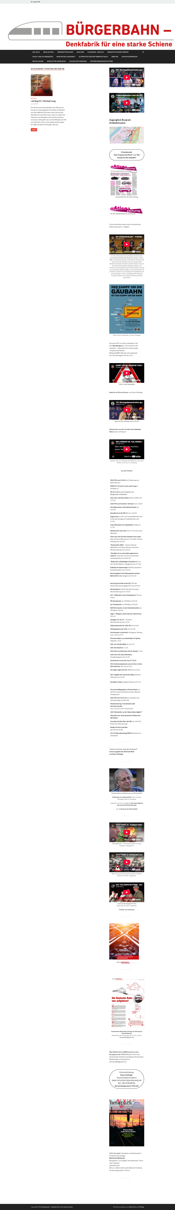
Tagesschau (114, 516)
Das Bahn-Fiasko (116, 682)
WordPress (132, 1207)
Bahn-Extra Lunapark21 (66, 56)
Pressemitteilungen (65, 52)
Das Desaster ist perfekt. (119, 632)
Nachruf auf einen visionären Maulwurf (123, 749)
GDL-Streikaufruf (116, 648)
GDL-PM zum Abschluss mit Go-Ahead (124, 651)
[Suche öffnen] (143, 52)
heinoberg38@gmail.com (127, 1037)
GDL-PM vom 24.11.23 (118, 698)
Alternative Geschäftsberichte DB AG (93, 56)
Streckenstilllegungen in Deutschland (123, 689)
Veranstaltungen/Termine (117, 52)
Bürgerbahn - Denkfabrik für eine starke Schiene (57, 1207)
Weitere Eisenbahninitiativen (101, 61)
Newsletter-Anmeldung (56, 61)
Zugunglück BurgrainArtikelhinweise (120, 121)
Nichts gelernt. (115, 589)
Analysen (80, 52)
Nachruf (112, 392)
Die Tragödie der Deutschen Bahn (122, 675)
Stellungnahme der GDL (118, 629)
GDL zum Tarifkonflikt (118, 644)
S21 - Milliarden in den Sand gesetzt (123, 595)
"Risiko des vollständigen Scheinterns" (124, 561)
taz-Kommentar (116, 604)
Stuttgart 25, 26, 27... (117, 620)
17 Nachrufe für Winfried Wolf (128, 809)
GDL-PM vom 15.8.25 (118, 480)
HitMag (141, 1207)
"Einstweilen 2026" (117, 545)
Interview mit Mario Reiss (119, 498)
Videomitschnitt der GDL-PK (120, 625)
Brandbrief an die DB (117, 513)
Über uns (114, 56)
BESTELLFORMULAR (117, 1158)
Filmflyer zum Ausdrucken (126, 909)
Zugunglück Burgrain (78, 61)
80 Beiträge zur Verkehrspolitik (121, 797)
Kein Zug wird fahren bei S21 (120, 583)
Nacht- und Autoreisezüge (43, 56)
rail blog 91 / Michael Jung (43, 101)
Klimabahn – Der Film (96, 52)
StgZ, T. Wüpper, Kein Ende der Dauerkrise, (126, 614)
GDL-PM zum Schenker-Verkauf (122, 504)
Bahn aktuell (48, 52)
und (126, 155)
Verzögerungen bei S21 (118, 670)
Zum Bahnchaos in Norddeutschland (123, 507)
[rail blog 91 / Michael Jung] (48, 85)
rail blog (36, 52)
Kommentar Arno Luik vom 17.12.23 (123, 660)
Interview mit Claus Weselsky (121, 654)
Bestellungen (38, 61)
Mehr (33, 129)
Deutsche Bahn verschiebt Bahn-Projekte (125, 638)
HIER (125, 1052)
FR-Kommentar (115, 601)
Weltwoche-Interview (118, 531)
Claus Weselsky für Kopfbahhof (121, 525)
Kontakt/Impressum (129, 56)
